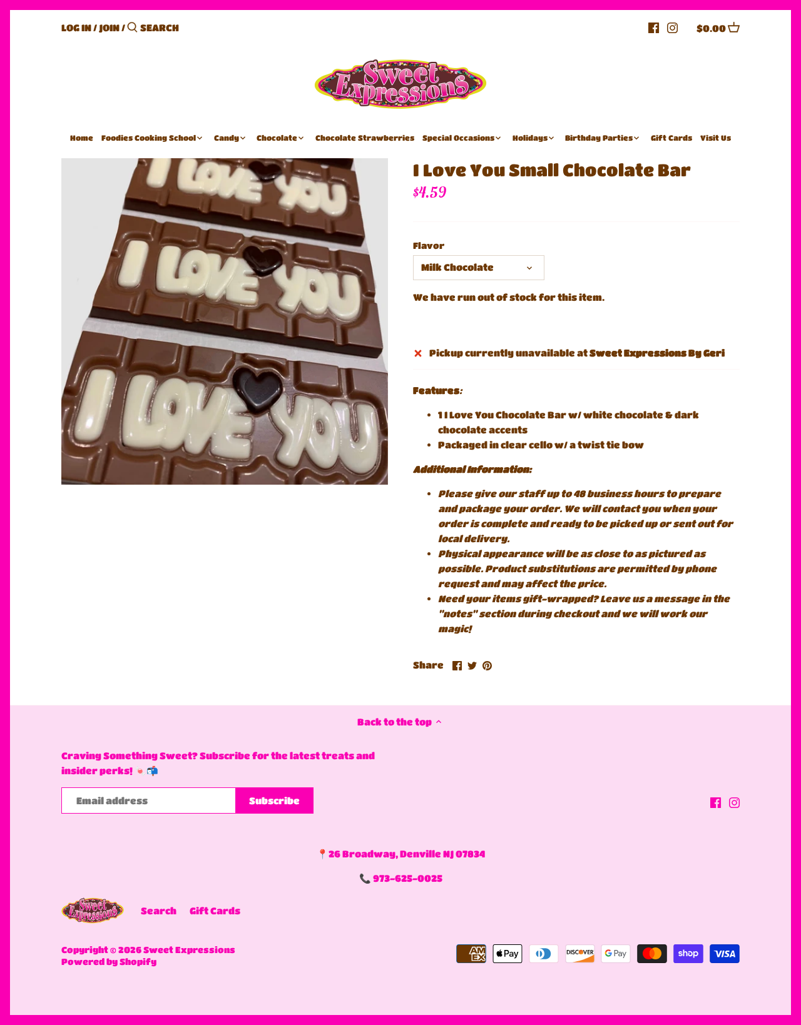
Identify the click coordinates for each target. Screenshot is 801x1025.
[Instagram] (672, 27)
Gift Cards (215, 910)
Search (158, 910)
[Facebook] (653, 27)
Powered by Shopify (108, 961)
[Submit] (132, 28)
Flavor (428, 245)
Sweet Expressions (189, 949)
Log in (76, 27)
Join (109, 27)
